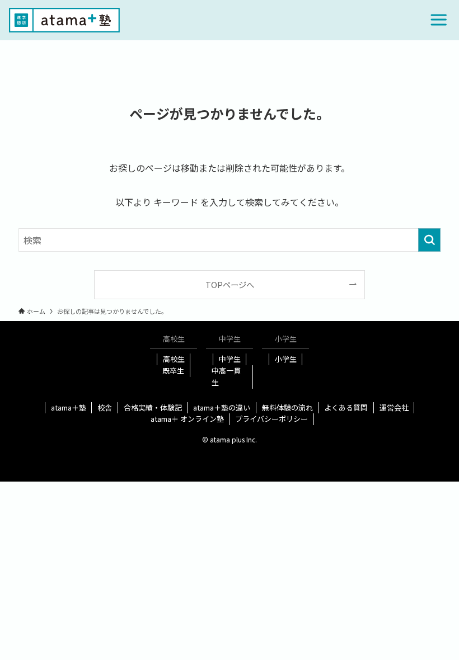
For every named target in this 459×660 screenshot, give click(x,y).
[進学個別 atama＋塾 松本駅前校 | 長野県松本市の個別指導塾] (64, 20)
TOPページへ (229, 284)
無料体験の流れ (287, 407)
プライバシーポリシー (271, 418)
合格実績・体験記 (153, 407)
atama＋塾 (68, 407)
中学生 (230, 358)
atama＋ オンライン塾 (187, 418)
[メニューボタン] (439, 20)
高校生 (174, 358)
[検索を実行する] (429, 240)
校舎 (104, 407)
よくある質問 (346, 407)
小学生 (286, 358)
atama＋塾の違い (221, 407)
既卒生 (173, 370)
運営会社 (394, 407)
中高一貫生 (226, 376)
